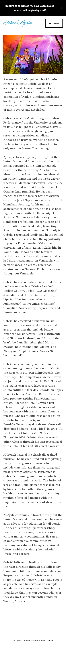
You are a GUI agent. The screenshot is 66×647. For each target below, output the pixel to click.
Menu (56, 23)
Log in (50, 640)
